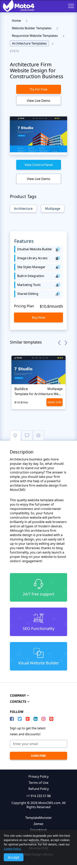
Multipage (52, 208)
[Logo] (16, 6)
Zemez (38, 824)
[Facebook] (12, 719)
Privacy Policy (38, 776)
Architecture (23, 208)
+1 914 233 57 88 (38, 796)
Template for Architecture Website (38, 394)
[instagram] (43, 719)
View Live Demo (38, 100)
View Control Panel (38, 165)
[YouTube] (28, 719)
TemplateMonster (38, 817)
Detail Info (54, 402)
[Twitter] (20, 719)
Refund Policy (38, 789)
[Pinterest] (51, 719)
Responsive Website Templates (35, 35)
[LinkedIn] (36, 719)
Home (16, 20)
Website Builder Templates (32, 28)
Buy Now (38, 317)
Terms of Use (38, 782)
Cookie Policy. (12, 849)
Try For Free (38, 89)
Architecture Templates (29, 43)
